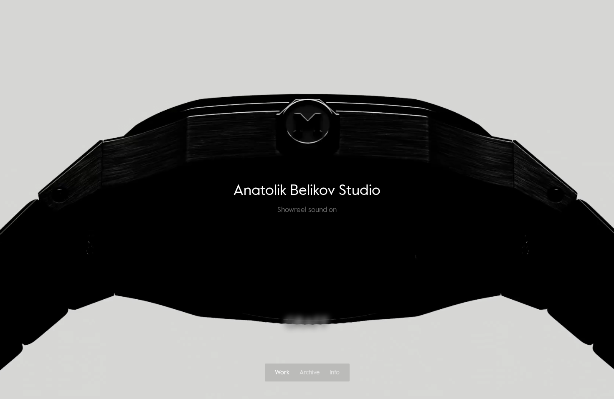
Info (335, 372)
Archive (309, 372)
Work (282, 372)
